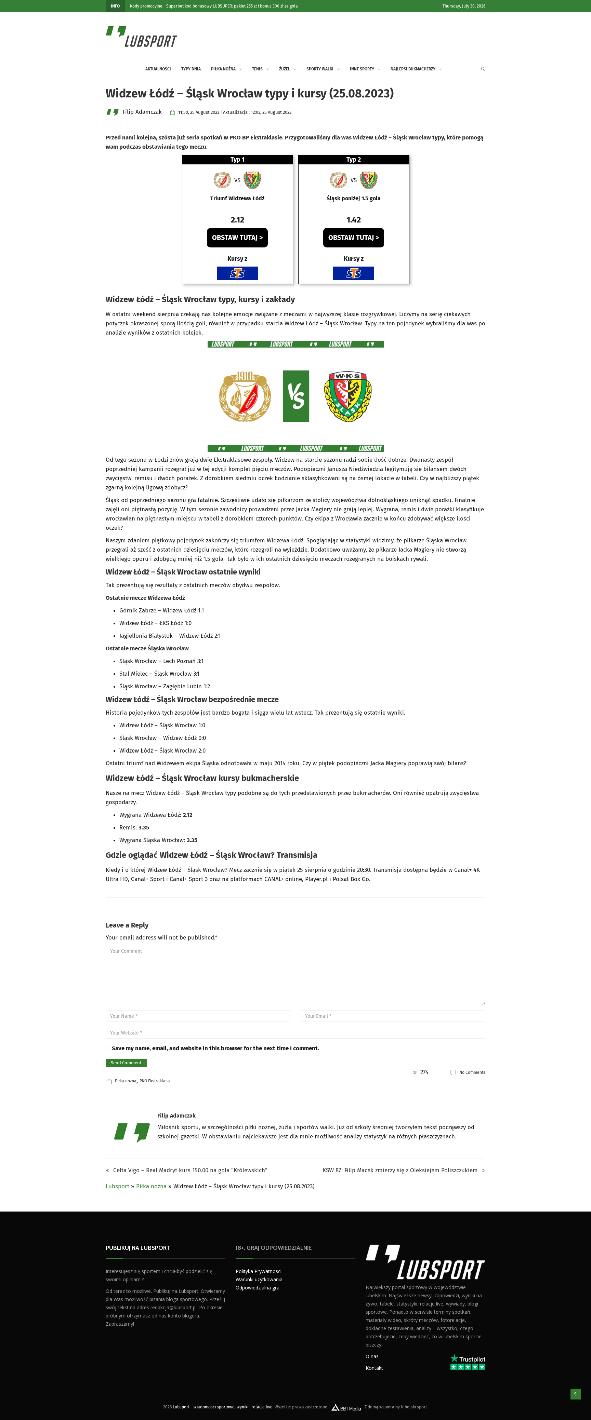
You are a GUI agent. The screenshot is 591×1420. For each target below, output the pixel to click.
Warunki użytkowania (259, 1279)
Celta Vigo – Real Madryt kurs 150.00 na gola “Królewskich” (189, 1170)
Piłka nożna (223, 69)
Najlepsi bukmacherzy (413, 69)
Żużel (284, 69)
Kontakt (374, 1367)
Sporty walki (319, 69)
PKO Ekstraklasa (155, 1081)
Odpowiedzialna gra (257, 1287)
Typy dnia (191, 69)
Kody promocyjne (146, 6)
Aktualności (158, 69)
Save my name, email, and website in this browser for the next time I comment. (215, 1048)
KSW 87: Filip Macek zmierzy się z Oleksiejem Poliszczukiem (401, 1170)
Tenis (257, 69)
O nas (372, 1356)
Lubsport (117, 1186)
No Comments (472, 1072)
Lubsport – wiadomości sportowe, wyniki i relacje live (223, 1406)
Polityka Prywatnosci (258, 1271)
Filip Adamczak (176, 1115)
